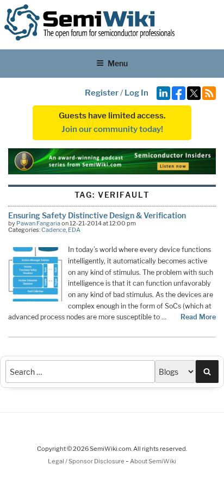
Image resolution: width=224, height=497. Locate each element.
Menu (118, 63)
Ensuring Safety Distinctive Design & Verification (97, 215)
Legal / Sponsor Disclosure (87, 461)
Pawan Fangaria (38, 223)
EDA (74, 230)
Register (102, 93)
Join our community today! (112, 129)
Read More (198, 317)
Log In (136, 93)
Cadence (53, 230)
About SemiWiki (153, 461)
